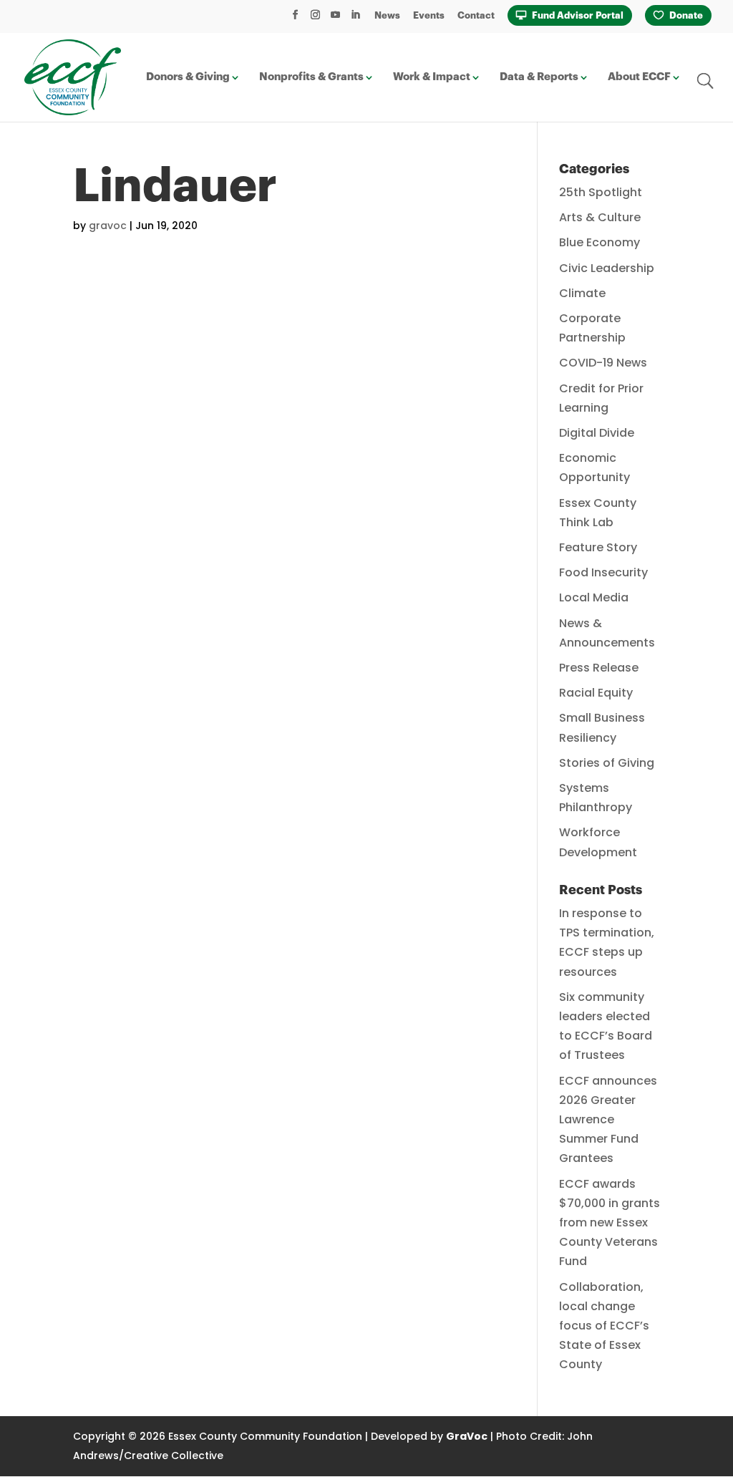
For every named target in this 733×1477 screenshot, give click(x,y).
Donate (686, 15)
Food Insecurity (603, 572)
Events (429, 15)
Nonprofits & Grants (311, 77)
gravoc (108, 225)
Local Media (593, 597)
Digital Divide (596, 433)
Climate (582, 293)
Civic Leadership (606, 268)
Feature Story (598, 547)
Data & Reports (539, 77)
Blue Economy (599, 242)
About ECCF (639, 77)
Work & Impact (431, 77)
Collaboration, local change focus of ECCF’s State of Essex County (604, 1326)
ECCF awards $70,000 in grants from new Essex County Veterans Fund (609, 1223)
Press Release (599, 667)
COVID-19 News (603, 362)
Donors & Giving (188, 77)
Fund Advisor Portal (577, 15)
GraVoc (466, 1436)
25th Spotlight (600, 192)
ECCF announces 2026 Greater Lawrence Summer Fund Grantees (608, 1119)
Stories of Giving (606, 763)
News (387, 15)
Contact (476, 15)
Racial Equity (596, 692)
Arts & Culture (600, 217)
